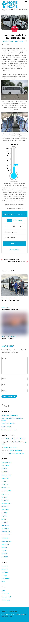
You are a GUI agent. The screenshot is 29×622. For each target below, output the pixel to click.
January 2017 (5, 528)
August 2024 (5, 465)
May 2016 (4, 550)
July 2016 (4, 547)
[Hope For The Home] (9, 7)
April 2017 (4, 519)
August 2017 (5, 509)
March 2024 (4, 472)
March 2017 (4, 522)
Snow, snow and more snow (9, 429)
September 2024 (6, 462)
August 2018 (5, 494)
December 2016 (5, 531)
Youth (3, 581)
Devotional (4, 298)
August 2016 (5, 544)
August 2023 (5, 478)
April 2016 (4, 553)
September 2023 (6, 475)
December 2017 (5, 503)
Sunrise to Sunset (7, 339)
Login (10, 616)
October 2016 (5, 538)
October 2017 (5, 506)
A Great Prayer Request (10, 447)
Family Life (4, 569)
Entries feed (5, 593)
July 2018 (4, 497)
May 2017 (4, 516)
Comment (5, 358)
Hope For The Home (8, 41)
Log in (3, 590)
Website (4, 390)
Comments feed (6, 597)
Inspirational (4, 572)
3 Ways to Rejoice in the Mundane (15, 438)
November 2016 (6, 535)
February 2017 (5, 525)
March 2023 (4, 481)
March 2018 (4, 500)
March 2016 (4, 557)
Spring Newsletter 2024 (11, 259)
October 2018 (5, 487)
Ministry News (19, 41)
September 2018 (6, 490)
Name (4, 379)
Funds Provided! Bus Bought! (16, 262)
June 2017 (4, 513)
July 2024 (4, 468)
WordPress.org (5, 600)
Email (4, 384)
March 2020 (4, 484)
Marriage (4, 575)
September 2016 (6, 541)
